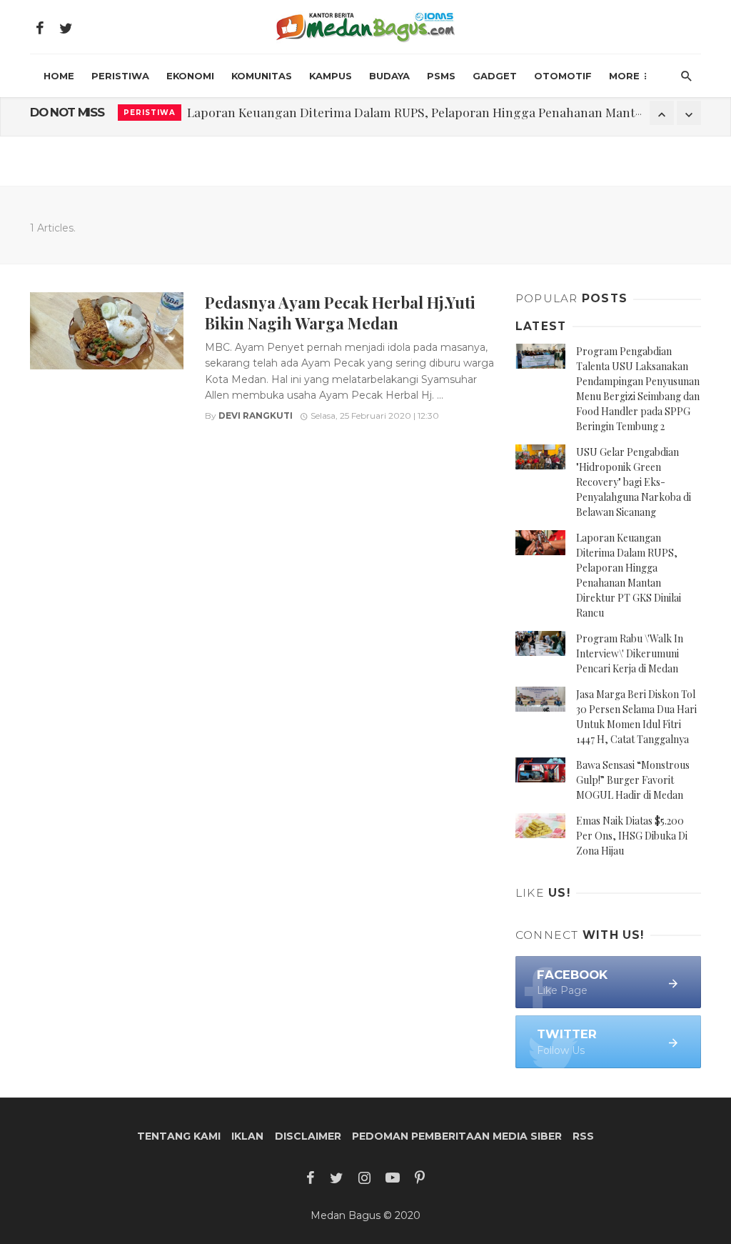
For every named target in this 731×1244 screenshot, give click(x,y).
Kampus (330, 75)
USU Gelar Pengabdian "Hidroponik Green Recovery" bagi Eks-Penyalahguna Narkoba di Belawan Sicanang (633, 482)
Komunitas (261, 75)
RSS (583, 1136)
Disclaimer (308, 1136)
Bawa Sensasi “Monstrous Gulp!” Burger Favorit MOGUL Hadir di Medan (633, 780)
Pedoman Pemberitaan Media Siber (457, 1136)
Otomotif (563, 75)
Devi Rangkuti (255, 415)
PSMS (441, 75)
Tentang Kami (179, 1136)
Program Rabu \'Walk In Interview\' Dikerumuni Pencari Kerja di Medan (629, 653)
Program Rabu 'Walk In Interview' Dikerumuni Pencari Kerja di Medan (386, 112)
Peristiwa (120, 75)
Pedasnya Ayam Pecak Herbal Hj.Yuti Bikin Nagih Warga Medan (340, 312)
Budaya (389, 75)
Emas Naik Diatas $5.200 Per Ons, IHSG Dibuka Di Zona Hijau (631, 835)
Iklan (247, 1136)
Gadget (495, 75)
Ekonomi (190, 75)
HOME (59, 75)
